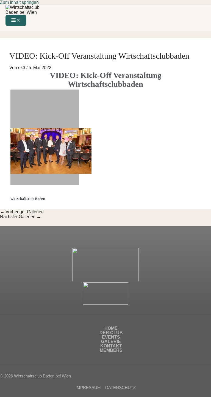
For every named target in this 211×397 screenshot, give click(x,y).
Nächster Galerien (20, 216)
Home (111, 328)
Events (111, 337)
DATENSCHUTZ (120, 387)
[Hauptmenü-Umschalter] (15, 20)
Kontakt (111, 346)
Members (111, 350)
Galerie (111, 341)
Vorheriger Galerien (22, 211)
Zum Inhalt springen (19, 2)
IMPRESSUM (88, 387)
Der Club (111, 333)
